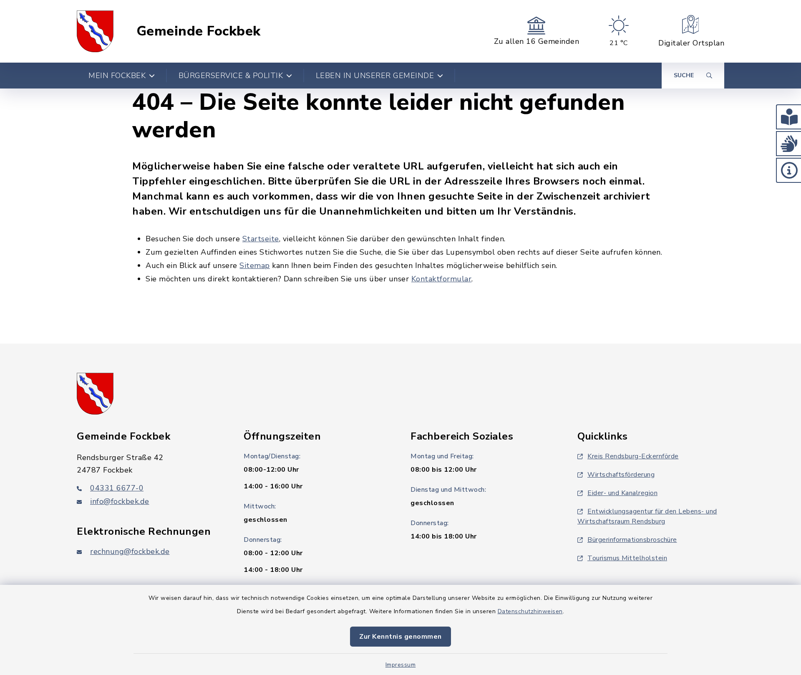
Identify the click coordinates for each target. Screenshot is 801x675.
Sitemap (254, 265)
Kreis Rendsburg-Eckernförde (633, 456)
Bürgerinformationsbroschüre (632, 539)
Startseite (260, 239)
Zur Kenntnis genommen (400, 636)
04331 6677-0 (117, 488)
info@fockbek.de (119, 501)
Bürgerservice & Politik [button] (231, 76)
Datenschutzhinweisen (530, 611)
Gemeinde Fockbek (198, 31)
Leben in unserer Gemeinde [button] (375, 76)
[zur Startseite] (95, 31)
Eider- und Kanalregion (622, 493)
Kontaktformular (441, 279)
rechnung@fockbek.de (130, 551)
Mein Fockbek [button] (117, 76)
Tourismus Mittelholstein (627, 558)
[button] (788, 116)
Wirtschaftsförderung (621, 474)
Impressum (400, 665)
